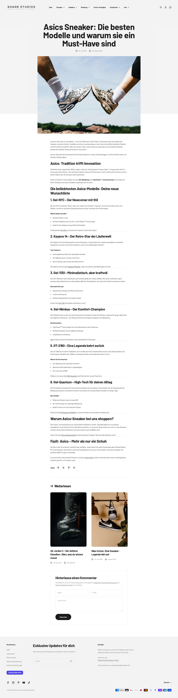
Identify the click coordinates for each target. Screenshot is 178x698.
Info (125, 7)
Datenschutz (11, 657)
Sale (50, 7)
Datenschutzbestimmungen (64, 585)
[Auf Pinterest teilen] (69, 468)
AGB (8, 650)
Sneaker (59, 7)
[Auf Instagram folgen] (13, 682)
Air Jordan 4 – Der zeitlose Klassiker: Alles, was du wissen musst (66, 554)
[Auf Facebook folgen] (8, 682)
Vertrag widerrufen (14, 672)
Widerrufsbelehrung (14, 661)
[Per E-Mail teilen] (74, 468)
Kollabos (72, 7)
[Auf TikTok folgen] (29, 682)
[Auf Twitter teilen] (63, 468)
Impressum (11, 654)
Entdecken (114, 7)
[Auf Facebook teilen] (58, 468)
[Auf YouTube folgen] (23, 682)
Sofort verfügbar (100, 7)
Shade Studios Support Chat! (108, 660)
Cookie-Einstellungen (14, 665)
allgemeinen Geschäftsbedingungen (105, 583)
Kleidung (84, 7)
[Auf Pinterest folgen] (18, 682)
